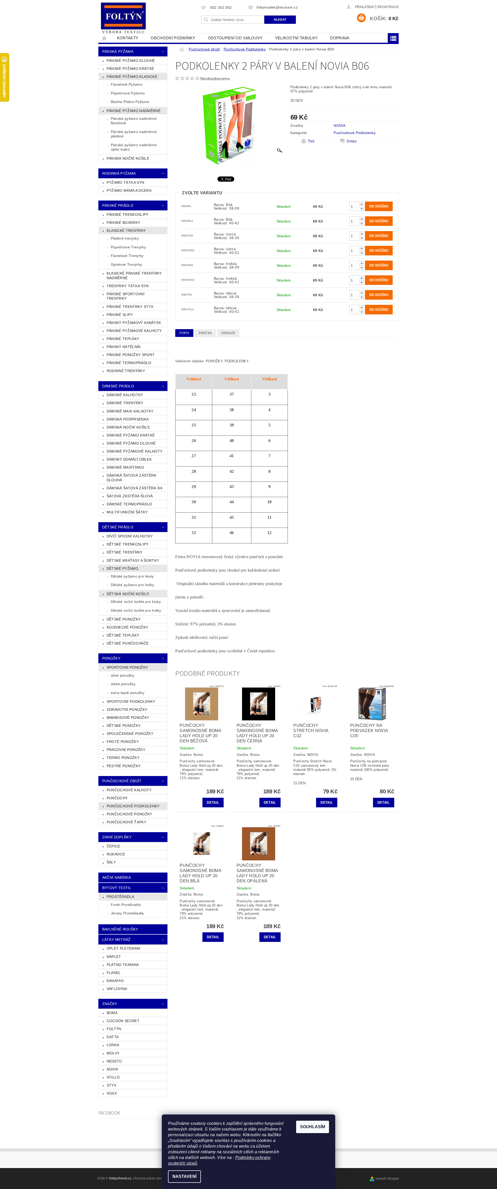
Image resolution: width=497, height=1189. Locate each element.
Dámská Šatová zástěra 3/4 (135, 488)
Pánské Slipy (120, 315)
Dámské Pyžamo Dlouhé (131, 443)
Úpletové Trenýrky (126, 264)
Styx (111, 1085)
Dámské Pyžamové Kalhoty (134, 451)
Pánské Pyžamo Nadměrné (133, 111)
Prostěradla (120, 897)
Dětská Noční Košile (128, 594)
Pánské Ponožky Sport (131, 355)
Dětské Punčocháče (128, 643)
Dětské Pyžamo (122, 568)
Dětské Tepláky (123, 635)
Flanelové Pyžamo (126, 84)
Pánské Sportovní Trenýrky (125, 296)
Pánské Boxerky (123, 222)
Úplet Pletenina (124, 948)
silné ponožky (122, 675)
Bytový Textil (116, 888)
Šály (111, 862)
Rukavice (116, 854)
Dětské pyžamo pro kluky (132, 576)
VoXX (112, 1093)
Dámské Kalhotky (125, 395)
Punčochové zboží (121, 781)
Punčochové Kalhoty (129, 790)
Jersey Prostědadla (127, 913)
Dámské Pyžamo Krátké (131, 435)
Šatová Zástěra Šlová (130, 496)
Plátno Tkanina (123, 965)
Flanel (114, 973)
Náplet (114, 957)
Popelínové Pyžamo (128, 93)
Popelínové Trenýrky (128, 247)
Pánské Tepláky (123, 339)
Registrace (388, 7)
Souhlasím (312, 1127)
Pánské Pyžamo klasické (132, 77)
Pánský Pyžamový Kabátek (134, 323)
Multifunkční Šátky (127, 512)
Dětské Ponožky (124, 619)
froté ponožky (123, 742)
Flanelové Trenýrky (127, 256)
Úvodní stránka (104, 37)
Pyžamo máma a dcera (129, 190)
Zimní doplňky (116, 837)
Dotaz (352, 141)
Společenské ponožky (130, 734)
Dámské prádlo (118, 386)
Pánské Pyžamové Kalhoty (134, 331)
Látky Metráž (116, 939)
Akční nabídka (116, 877)
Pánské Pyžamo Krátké (130, 69)
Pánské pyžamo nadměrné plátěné (134, 134)
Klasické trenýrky (126, 230)
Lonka (113, 1045)
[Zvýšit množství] (361, 204)
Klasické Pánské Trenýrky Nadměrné (134, 275)
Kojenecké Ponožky (127, 627)
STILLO (113, 1077)
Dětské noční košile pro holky (136, 610)
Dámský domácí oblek (129, 459)
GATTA (113, 1037)
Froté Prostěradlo (126, 905)
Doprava (339, 38)
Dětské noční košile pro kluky (136, 602)
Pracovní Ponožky (126, 750)
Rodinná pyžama (119, 173)
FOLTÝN (114, 1029)
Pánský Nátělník (124, 347)
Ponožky (111, 658)
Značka (205, 333)
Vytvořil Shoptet (387, 1178)
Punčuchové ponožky (129, 814)
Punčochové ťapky (126, 822)
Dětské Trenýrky (125, 552)
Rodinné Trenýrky (126, 371)
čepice (113, 846)
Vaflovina (117, 989)
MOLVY (113, 1053)
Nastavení (184, 1176)
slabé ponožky (123, 684)
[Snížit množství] (361, 208)
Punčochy (117, 798)
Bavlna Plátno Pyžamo (130, 102)
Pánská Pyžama (117, 51)
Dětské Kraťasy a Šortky (133, 560)
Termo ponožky (123, 758)
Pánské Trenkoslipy (128, 214)
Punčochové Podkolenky (133, 806)
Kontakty (127, 38)
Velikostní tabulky (296, 38)
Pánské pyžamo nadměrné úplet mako (134, 147)
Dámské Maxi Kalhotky (130, 411)
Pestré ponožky (124, 766)
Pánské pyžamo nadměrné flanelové (134, 120)
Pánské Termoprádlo (129, 363)
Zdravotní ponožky (127, 709)
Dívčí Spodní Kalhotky (130, 536)
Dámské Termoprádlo (129, 504)
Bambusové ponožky (128, 717)
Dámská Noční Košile (128, 427)
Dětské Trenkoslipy (128, 544)
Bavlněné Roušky (120, 929)
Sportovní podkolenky (131, 701)
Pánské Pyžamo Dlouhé (131, 60)
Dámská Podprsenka (128, 419)
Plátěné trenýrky (125, 238)
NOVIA (112, 1069)
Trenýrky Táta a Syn (128, 286)
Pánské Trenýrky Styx (130, 307)
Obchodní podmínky (173, 38)
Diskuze (228, 333)
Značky (109, 1004)
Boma (112, 1013)
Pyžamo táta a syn (125, 182)
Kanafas (115, 981)
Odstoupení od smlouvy (235, 38)
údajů (192, 1163)
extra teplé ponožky (127, 693)
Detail (213, 802)
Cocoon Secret (123, 1021)
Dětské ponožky (124, 725)
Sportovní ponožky (127, 667)
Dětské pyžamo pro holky (132, 585)
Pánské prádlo (117, 205)
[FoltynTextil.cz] (123, 19)
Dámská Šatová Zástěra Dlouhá (131, 477)
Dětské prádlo (117, 527)
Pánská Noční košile (128, 158)
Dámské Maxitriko (125, 467)
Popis (184, 333)
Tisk (311, 141)
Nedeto (114, 1061)
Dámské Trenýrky (125, 403)
